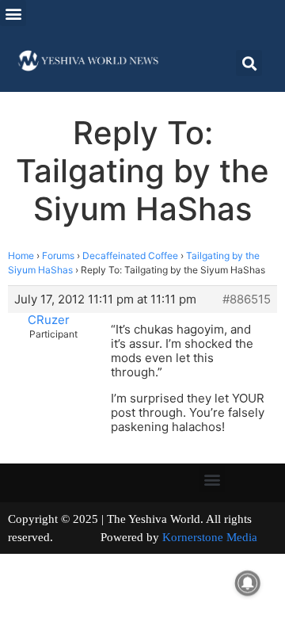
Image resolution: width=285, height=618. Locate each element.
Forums (58, 255)
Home (21, 255)
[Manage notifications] (247, 583)
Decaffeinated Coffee (130, 255)
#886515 (246, 299)
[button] (13, 13)
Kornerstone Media (209, 537)
